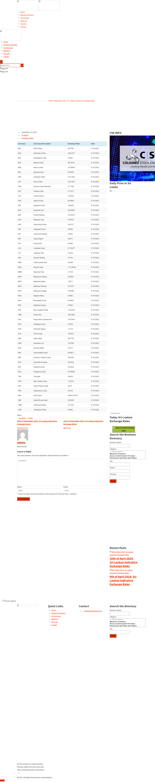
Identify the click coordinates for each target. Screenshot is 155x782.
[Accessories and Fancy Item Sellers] (127, 458)
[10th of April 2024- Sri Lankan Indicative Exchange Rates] (124, 553)
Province (113, 474)
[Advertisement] (124, 379)
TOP (3, 780)
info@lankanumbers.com (93, 611)
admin (26, 135)
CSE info (23, 24)
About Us (23, 21)
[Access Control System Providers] (127, 456)
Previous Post (22, 428)
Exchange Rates (28, 138)
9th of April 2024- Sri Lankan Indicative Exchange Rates (123, 580)
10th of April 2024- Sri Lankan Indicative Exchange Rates (123, 562)
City (111, 461)
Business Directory (27, 15)
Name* (19, 487)
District (112, 468)
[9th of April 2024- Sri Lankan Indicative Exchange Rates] (124, 572)
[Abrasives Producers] (127, 454)
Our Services (24, 18)
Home (22, 12)
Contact (23, 27)
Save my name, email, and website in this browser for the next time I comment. (48, 494)
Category (113, 449)
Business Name (115, 442)
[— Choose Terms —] (127, 452)
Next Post (67, 428)
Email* (65, 487)
